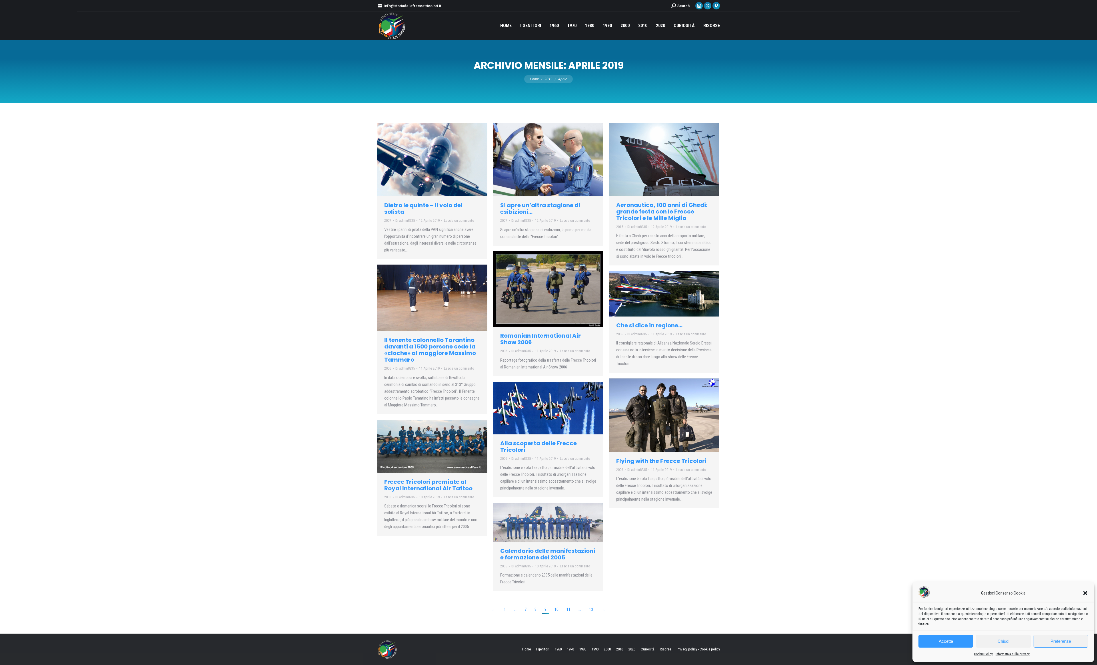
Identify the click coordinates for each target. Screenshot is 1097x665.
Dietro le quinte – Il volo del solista (423, 208)
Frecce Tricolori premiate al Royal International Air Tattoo (428, 485)
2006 (503, 351)
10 (556, 609)
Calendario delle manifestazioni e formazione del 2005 (547, 554)
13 (591, 609)
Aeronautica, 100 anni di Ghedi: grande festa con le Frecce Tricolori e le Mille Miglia (661, 211)
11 (568, 609)
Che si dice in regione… (649, 325)
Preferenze (1060, 641)
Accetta (946, 641)
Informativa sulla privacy (1013, 654)
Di (405, 220)
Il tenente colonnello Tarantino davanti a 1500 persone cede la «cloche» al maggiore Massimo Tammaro (430, 350)
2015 (619, 227)
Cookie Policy (983, 654)
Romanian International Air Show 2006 (540, 339)
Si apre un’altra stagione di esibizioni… (540, 208)
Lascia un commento (459, 220)
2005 (387, 497)
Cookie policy (710, 649)
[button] (1085, 593)
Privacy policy (687, 649)
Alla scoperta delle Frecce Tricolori (538, 446)
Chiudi (1003, 641)
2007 (387, 220)
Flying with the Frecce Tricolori (661, 461)
